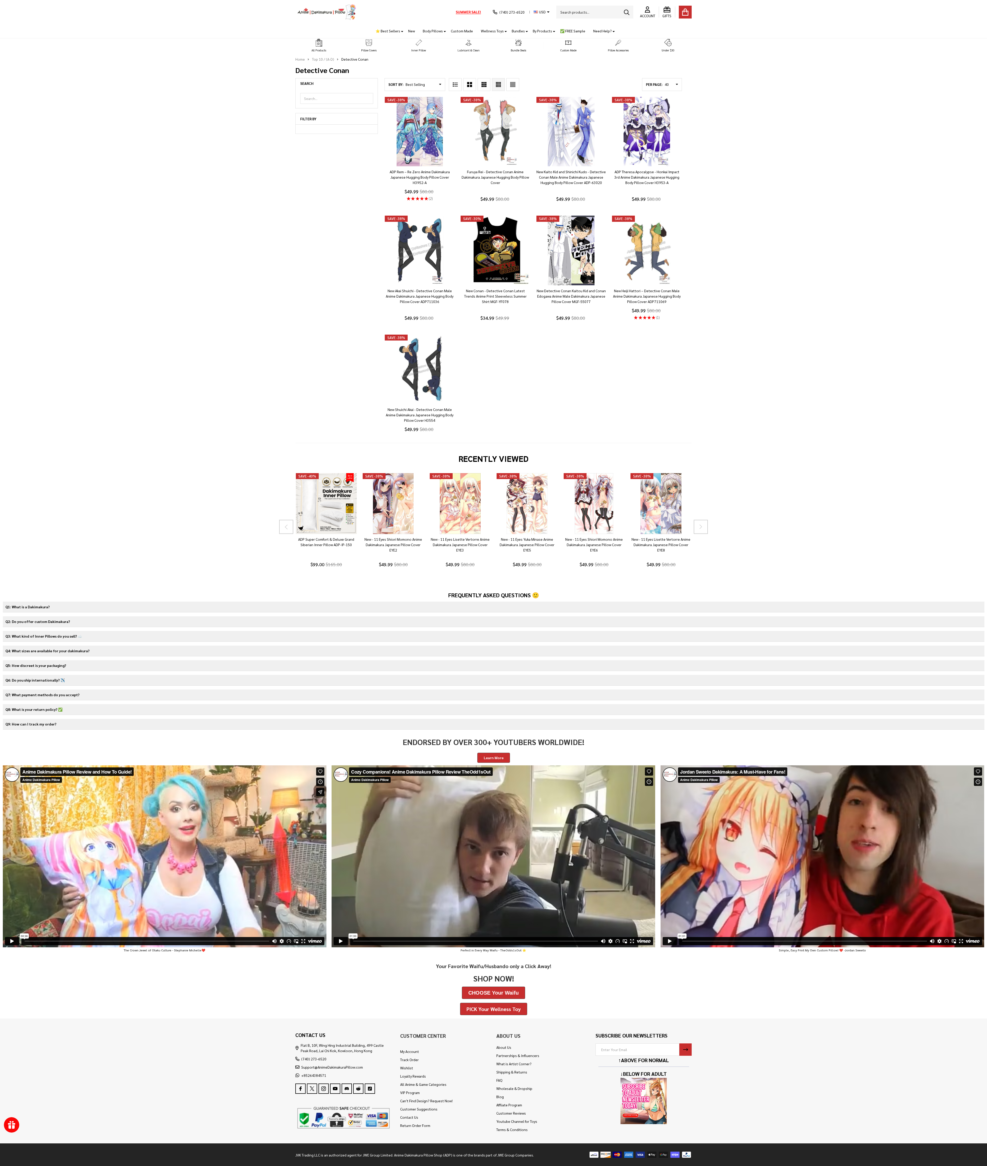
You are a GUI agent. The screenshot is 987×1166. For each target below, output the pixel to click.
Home (300, 59)
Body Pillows (433, 31)
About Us (503, 1047)
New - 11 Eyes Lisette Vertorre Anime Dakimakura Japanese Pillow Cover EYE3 (460, 545)
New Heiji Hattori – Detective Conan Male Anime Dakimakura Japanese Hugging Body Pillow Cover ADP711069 (647, 296)
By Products (542, 31)
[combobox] (594, 12)
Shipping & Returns (511, 1072)
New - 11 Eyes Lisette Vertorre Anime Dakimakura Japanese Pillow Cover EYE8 (661, 545)
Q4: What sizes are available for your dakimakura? (47, 650)
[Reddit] (358, 1088)
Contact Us (409, 1117)
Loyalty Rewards (413, 1076)
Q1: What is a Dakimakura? (27, 606)
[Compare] (332, 539)
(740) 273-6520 (313, 1059)
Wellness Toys (492, 31)
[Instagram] (323, 1088)
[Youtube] (335, 1088)
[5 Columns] (512, 84)
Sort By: (396, 84)
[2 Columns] (469, 84)
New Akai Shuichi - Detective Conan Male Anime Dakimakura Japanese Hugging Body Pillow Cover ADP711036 (419, 296)
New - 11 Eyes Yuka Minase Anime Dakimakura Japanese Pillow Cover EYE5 (527, 545)
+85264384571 (313, 1075)
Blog (500, 1096)
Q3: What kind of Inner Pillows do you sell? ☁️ (43, 636)
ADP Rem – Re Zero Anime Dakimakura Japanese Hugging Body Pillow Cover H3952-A (420, 177)
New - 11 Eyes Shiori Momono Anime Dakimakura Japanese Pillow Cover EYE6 (594, 545)
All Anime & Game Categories (423, 1084)
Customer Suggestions (418, 1109)
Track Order (409, 1059)
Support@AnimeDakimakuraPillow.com (332, 1067)
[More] (400, 31)
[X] (312, 1088)
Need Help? (602, 31)
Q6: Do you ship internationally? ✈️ (35, 680)
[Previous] (286, 527)
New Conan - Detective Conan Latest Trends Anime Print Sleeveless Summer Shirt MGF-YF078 (495, 296)
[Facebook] (300, 1088)
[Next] (701, 527)
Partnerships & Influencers (517, 1055)
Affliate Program (509, 1105)
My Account (409, 1051)
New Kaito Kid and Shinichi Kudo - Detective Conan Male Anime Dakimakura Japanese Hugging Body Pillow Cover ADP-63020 (571, 177)
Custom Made (462, 31)
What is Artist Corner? (514, 1063)
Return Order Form (415, 1125)
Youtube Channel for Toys (516, 1121)
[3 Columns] (484, 84)
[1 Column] (455, 84)
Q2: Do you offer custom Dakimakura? (37, 621)
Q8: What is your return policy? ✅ (33, 709)
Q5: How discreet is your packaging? (35, 665)
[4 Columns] (498, 84)
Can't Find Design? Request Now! (426, 1100)
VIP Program (410, 1092)
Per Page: (654, 84)
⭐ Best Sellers (388, 31)
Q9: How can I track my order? (30, 724)
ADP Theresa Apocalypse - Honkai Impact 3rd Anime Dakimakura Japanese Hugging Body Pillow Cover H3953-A (646, 177)
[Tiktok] (369, 1088)
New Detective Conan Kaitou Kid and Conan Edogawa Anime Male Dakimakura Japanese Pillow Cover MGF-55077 (571, 296)
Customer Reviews (511, 1113)
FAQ (499, 1080)
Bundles (518, 31)
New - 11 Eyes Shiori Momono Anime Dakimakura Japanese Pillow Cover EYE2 (393, 545)
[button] (319, 45)
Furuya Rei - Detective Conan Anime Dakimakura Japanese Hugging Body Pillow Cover (495, 177)
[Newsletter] (685, 1049)
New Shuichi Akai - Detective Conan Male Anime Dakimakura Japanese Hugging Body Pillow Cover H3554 (419, 415)
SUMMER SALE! (468, 12)
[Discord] (346, 1088)
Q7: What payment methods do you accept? (42, 694)
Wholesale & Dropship (514, 1088)
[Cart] (685, 12)
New (411, 31)
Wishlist (406, 1068)
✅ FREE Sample (572, 31)
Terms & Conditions (512, 1129)
